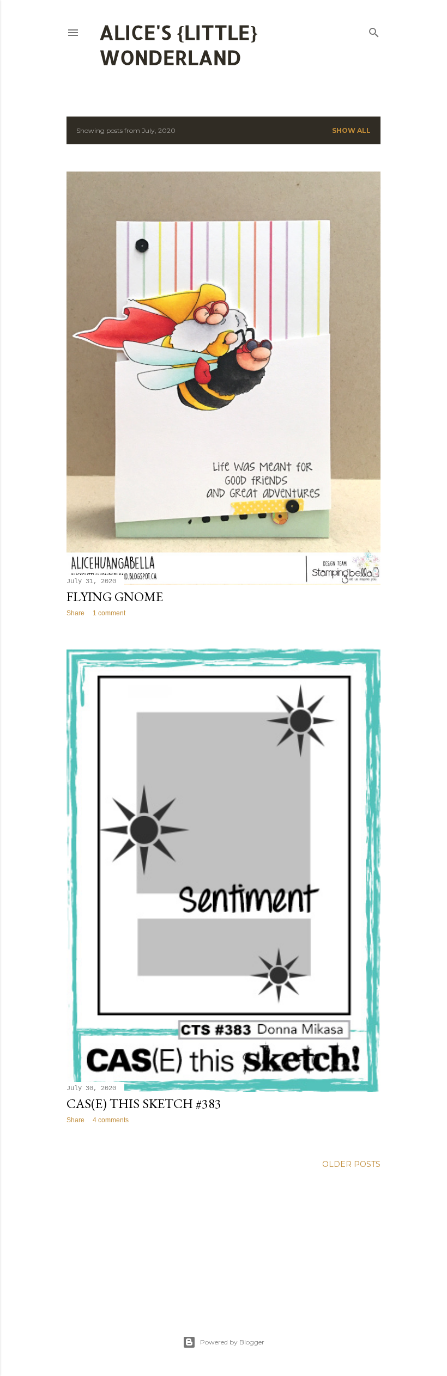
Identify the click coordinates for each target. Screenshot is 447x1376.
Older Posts (351, 1164)
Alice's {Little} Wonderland (178, 45)
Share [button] (75, 613)
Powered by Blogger (232, 1342)
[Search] (373, 30)
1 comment (109, 613)
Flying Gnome (115, 596)
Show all (351, 130)
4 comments (111, 1120)
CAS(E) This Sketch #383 (144, 1103)
